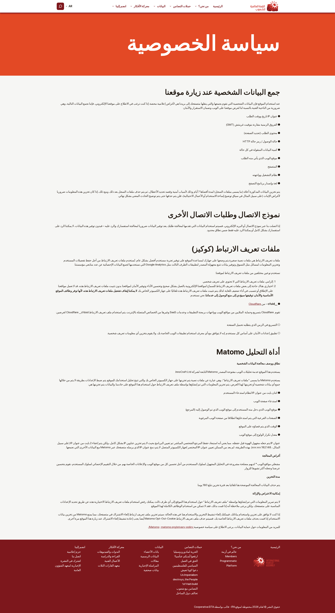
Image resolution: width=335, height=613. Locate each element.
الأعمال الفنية (112, 561)
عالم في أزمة (229, 551)
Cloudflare (255, 304)
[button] (69, 6)
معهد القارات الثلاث (109, 565)
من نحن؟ (203, 6)
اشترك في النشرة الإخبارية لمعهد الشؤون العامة (68, 565)
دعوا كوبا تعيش (189, 570)
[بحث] (60, 6)
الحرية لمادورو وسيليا (186, 551)
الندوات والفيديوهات (108, 551)
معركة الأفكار (141, 6)
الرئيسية (218, 6)
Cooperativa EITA (204, 606)
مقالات (155, 561)
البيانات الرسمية (149, 556)
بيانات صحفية (151, 570)
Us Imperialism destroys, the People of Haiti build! (185, 579)
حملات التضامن (182, 6)
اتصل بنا (76, 556)
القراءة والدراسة (110, 556)
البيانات (161, 6)
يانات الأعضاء (151, 551)
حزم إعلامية (74, 551)
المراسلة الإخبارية (149, 565)
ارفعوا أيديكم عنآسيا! (186, 556)
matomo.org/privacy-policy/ (170, 527)
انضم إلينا (121, 6)
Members (231, 556)
